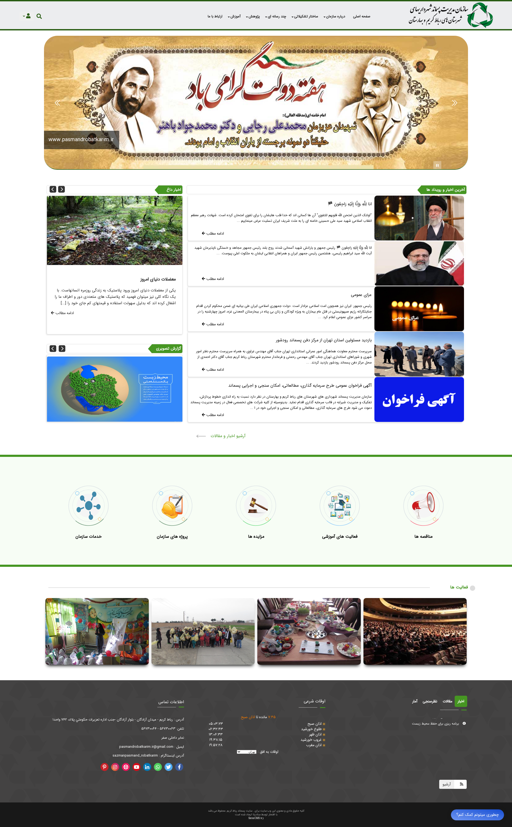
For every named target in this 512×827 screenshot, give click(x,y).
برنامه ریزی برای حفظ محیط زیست (436, 729)
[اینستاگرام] (115, 767)
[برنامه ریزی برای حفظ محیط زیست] (119, 230)
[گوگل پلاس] (158, 767)
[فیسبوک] (179, 767)
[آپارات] (126, 767)
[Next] (61, 189)
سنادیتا (257, 815)
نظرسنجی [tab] (430, 701)
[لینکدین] (147, 767)
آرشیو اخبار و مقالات (228, 436)
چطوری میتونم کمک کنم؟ (477, 815)
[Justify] (39, 16)
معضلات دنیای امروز (446, 722)
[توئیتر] (169, 767)
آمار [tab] (414, 701)
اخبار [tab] (461, 701)
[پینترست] (105, 767)
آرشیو (447, 784)
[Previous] (53, 189)
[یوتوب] (137, 767)
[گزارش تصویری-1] (119, 390)
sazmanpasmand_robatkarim (135, 755)
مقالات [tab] (447, 701)
